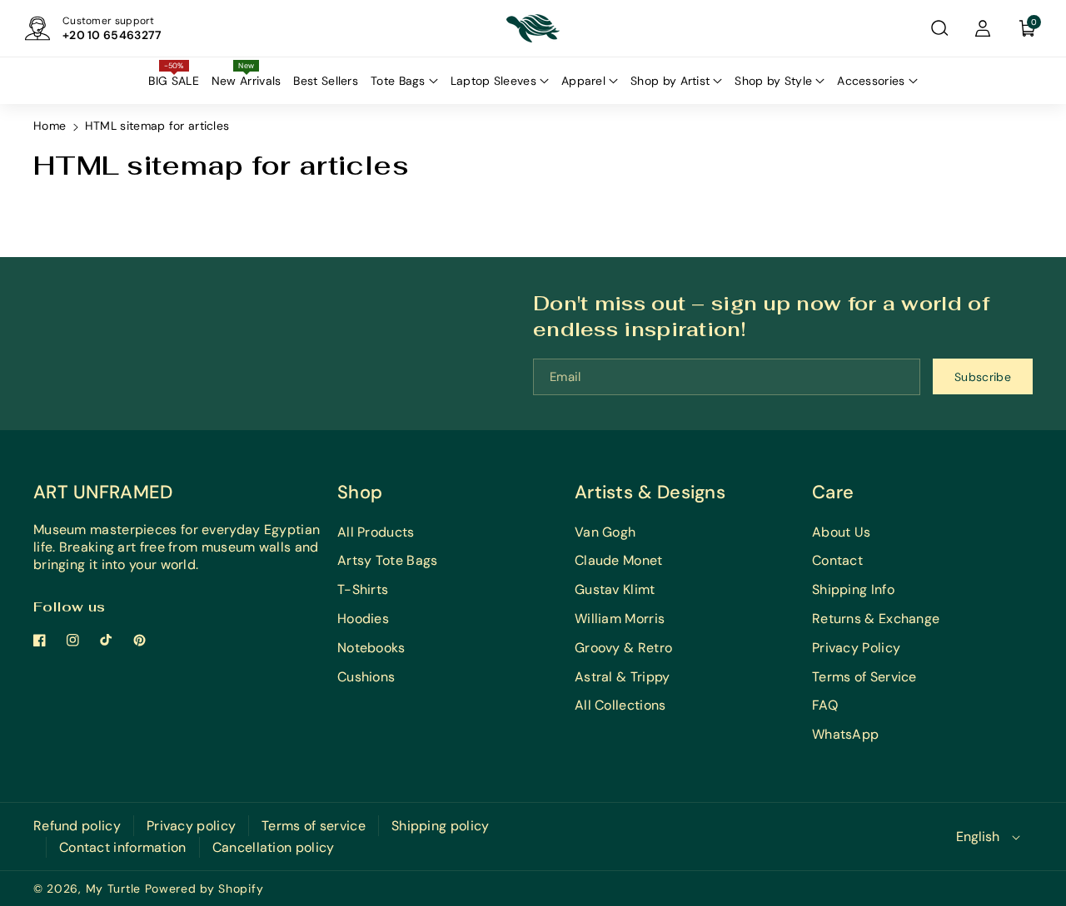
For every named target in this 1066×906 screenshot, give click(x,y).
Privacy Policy (856, 647)
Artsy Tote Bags (387, 560)
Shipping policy (440, 825)
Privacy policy (191, 825)
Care (833, 492)
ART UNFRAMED (103, 492)
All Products (376, 532)
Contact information (123, 847)
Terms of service (314, 825)
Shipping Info (853, 589)
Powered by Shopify (204, 888)
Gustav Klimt (615, 589)
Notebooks (371, 647)
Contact (837, 560)
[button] (939, 28)
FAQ (825, 705)
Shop (359, 492)
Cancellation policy (273, 847)
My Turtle (113, 888)
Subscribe (982, 376)
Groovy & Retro (623, 647)
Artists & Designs (650, 492)
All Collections (620, 705)
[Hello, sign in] (982, 28)
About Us (841, 532)
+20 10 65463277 (112, 34)
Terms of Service (864, 677)
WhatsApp (845, 734)
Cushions (366, 677)
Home (49, 125)
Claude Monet (619, 560)
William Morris (620, 618)
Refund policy (77, 825)
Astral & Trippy (622, 677)
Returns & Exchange (875, 618)
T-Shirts (362, 589)
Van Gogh (605, 532)
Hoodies (363, 618)
